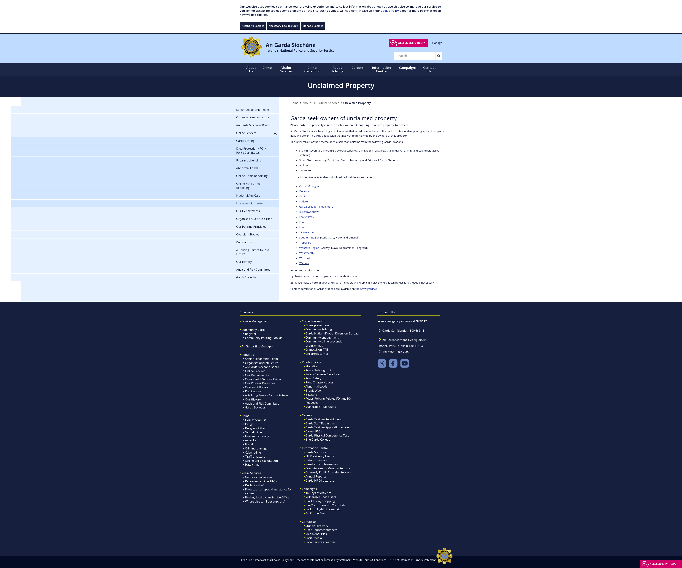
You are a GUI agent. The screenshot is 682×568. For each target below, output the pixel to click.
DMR (302, 196)
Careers (307, 415)
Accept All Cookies (253, 26)
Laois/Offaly (306, 217)
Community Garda (254, 330)
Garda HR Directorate (319, 480)
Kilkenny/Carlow (309, 211)
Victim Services (251, 473)
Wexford (304, 258)
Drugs (249, 424)
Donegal (304, 191)
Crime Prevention (313, 321)
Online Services (329, 103)
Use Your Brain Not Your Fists (325, 505)
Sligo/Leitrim (307, 232)
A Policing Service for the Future (266, 395)
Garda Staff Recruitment (321, 423)
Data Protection (316, 460)
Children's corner (316, 354)
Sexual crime (253, 432)
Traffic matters (255, 457)
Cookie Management (255, 321)
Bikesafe (311, 395)
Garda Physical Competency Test (327, 435)
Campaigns (309, 489)
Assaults (250, 440)
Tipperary (305, 242)
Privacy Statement (425, 560)
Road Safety (313, 378)
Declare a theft (255, 485)
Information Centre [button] (381, 69)
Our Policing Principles (260, 383)
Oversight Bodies (256, 387)
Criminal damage (256, 448)
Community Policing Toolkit (263, 338)
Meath (303, 227)
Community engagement (322, 337)
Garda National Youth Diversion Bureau (332, 333)
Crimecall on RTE (316, 350)
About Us (308, 103)
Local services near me (320, 542)
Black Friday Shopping (320, 501)
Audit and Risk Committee (262, 403)
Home (294, 103)
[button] (275, 133)
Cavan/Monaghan (309, 186)
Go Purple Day (315, 513)
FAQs (291, 560)
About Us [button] (251, 69)
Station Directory (316, 526)
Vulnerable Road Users (320, 407)
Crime (245, 416)
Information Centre (315, 448)
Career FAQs (313, 431)
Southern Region (309, 237)
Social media (313, 538)
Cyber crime (253, 452)
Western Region (309, 247)
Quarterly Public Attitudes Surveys (328, 472)
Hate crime (252, 465)
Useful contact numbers (321, 530)
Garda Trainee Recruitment (323, 419)
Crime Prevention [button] (312, 69)
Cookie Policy (390, 11)
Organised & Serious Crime (263, 379)
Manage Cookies (313, 26)
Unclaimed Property (357, 103)
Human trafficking (257, 436)
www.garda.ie (368, 288)
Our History (253, 399)
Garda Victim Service (258, 477)
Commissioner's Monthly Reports (327, 468)
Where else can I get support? (265, 501)
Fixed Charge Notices (319, 382)
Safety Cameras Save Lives (323, 374)
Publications (253, 391)
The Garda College (317, 439)
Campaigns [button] (407, 67)
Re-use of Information (400, 560)
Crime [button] (267, 67)
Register (250, 334)
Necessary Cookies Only (283, 26)
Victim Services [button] (286, 69)
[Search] (438, 56)
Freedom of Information (321, 464)
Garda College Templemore (316, 206)
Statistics (311, 366)
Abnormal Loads (316, 386)
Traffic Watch (314, 391)
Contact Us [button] (429, 69)
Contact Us (309, 522)
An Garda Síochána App (257, 346)
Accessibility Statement (338, 560)
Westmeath (306, 253)
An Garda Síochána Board (262, 367)
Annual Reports (315, 476)
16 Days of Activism (318, 493)
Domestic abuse (255, 420)
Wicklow (304, 263)
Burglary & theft (256, 428)
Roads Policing (311, 362)
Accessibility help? (411, 43)
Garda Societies (255, 407)
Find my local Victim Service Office (267, 497)
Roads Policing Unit (318, 370)
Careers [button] (357, 67)
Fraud (249, 444)
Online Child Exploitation (261, 461)
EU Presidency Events (319, 456)
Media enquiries (316, 534)
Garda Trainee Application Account (328, 427)
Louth (302, 222)
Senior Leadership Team (261, 359)
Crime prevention (317, 325)
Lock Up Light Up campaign (323, 509)
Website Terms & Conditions (369, 560)
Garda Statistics (315, 452)
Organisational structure (261, 363)
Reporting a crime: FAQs (261, 481)
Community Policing (318, 329)
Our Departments (257, 375)
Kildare (303, 201)
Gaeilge (437, 43)
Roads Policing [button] (337, 69)
